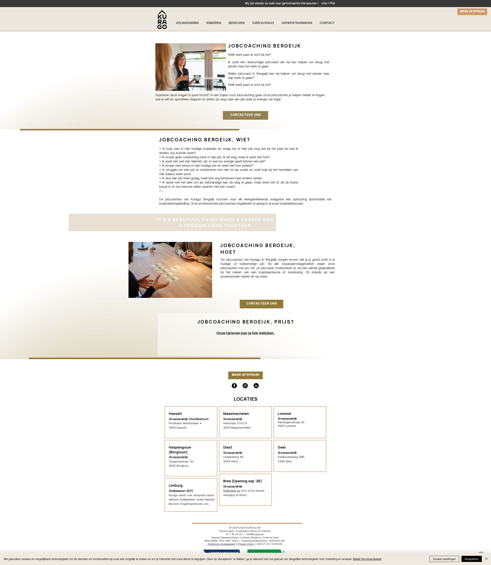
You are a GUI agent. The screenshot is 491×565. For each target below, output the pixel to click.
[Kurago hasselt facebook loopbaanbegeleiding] (234, 385)
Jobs (324, 3)
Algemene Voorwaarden (221, 544)
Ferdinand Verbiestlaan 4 (185, 423)
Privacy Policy (246, 544)
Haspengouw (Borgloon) (180, 449)
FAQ (332, 3)
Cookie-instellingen (444, 559)
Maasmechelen (236, 413)
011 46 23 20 (234, 534)
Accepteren (472, 559)
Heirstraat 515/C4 (235, 423)
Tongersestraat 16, (181, 461)
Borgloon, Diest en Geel (265, 538)
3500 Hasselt (177, 428)
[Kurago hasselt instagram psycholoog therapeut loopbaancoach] (245, 385)
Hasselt (215, 538)
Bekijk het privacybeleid (367, 559)
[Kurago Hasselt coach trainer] (256, 385)
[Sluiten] (486, 559)
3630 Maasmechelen (237, 428)
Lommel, (245, 538)
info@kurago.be (255, 534)
